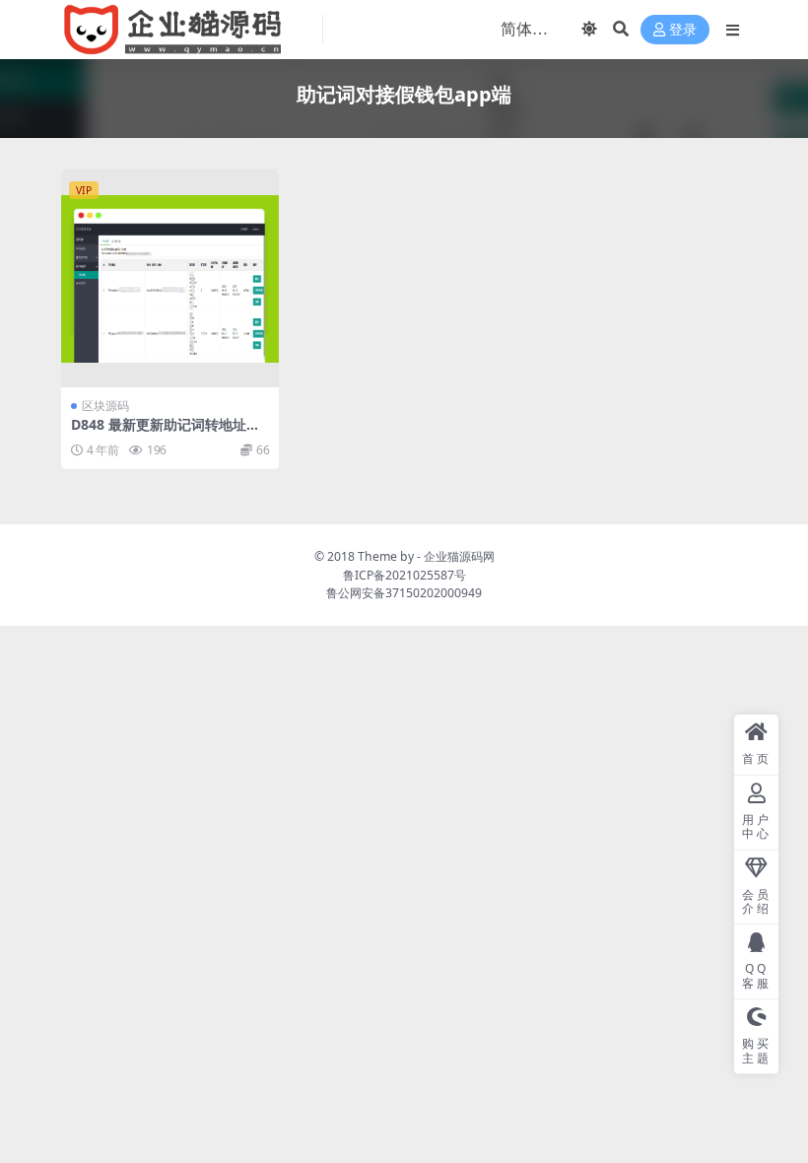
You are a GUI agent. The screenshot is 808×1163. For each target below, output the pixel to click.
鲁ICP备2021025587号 (404, 575)
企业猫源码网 (459, 556)
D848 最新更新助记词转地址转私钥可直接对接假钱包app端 (165, 432)
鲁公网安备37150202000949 (404, 592)
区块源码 (105, 405)
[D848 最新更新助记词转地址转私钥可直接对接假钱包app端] (170, 278)
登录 (683, 30)
